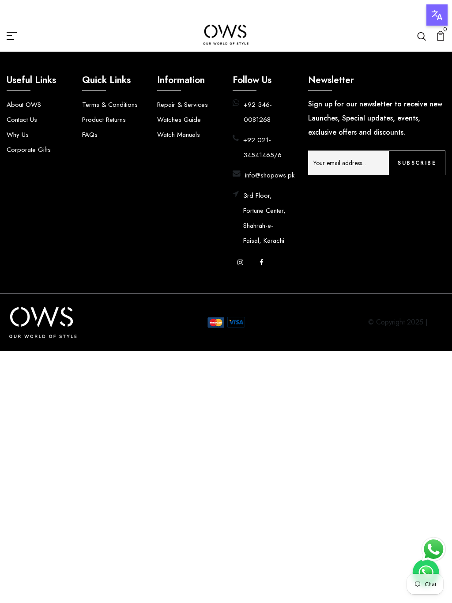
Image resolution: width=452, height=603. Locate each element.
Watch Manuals (178, 134)
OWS (437, 322)
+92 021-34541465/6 (262, 147)
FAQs (90, 134)
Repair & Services (182, 104)
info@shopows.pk (269, 175)
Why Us (18, 134)
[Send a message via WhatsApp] (434, 549)
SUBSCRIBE (417, 163)
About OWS (24, 104)
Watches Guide (179, 119)
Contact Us (22, 119)
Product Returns (104, 119)
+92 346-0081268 (258, 112)
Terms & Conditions (110, 104)
